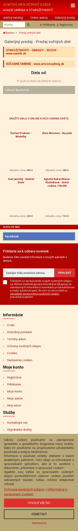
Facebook (12, 236)
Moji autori (14, 405)
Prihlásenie (49, 24)
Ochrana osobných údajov (24, 346)
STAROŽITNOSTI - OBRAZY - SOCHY (31, 50)
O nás (11, 325)
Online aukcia (39, 17)
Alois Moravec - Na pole (57, 133)
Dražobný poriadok (19, 332)
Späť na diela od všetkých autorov (40, 81)
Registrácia (66, 24)
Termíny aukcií (16, 339)
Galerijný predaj (65, 17)
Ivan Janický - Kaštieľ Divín (21, 180)
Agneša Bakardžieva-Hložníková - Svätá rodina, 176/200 (57, 182)
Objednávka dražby (19, 429)
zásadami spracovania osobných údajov (34, 293)
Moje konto (14, 391)
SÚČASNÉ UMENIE (18, 64)
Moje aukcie (15, 398)
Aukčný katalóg (13, 17)
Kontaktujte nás (17, 422)
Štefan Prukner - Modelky (21, 134)
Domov (9, 32)
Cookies (12, 353)
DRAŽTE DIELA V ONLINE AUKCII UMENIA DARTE (39, 118)
